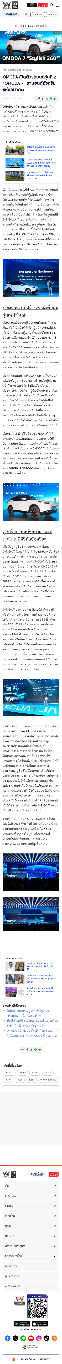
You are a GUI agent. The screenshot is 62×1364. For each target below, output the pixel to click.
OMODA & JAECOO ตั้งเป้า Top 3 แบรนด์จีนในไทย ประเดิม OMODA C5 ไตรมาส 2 (32, 1033)
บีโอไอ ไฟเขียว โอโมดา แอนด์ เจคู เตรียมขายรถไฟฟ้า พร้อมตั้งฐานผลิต (32, 1023)
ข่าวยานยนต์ (41, 26)
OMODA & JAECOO (21, 468)
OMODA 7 (9, 1072)
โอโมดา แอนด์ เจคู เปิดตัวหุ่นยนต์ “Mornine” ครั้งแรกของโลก (28, 1013)
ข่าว (26, 14)
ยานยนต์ (52, 14)
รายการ (38, 14)
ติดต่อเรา (44, 1359)
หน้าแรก (18, 26)
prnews (35, 1072)
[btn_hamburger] (57, 5)
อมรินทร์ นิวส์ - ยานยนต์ (20, 70)
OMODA (8, 106)
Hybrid (31, 1079)
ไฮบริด (20, 1079)
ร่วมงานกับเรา (27, 1359)
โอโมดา (8, 1079)
